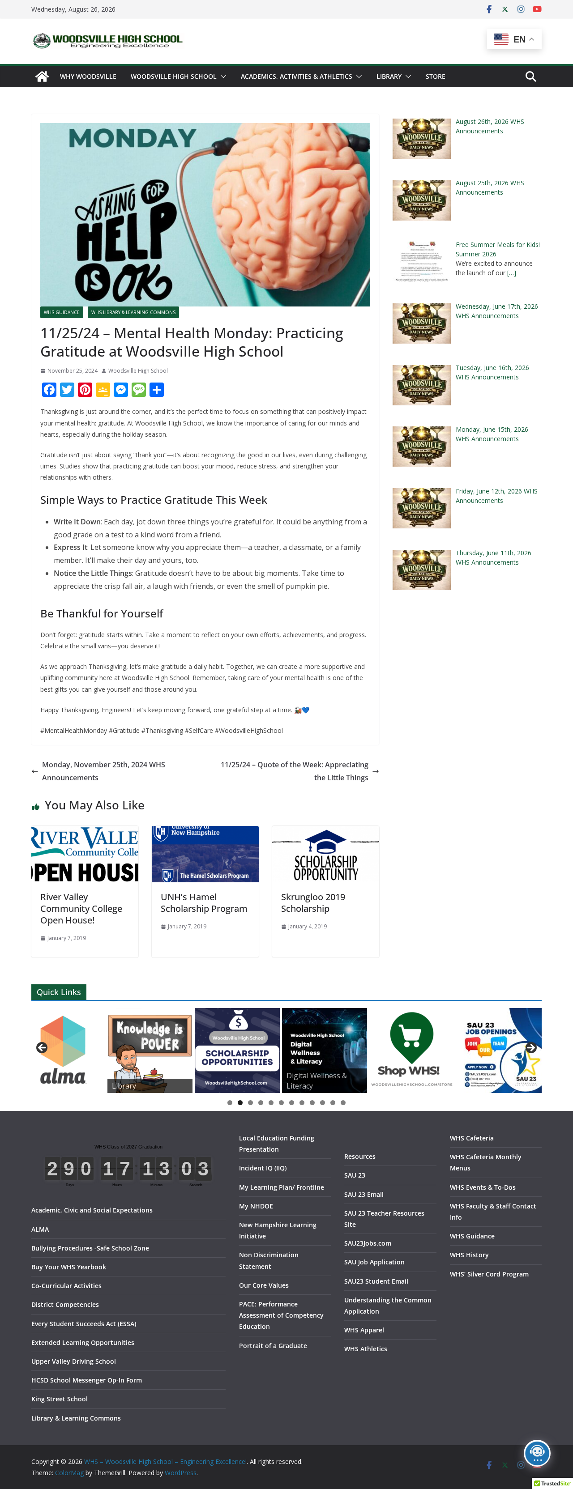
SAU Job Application (374, 1262)
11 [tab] (333, 1103)
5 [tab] (271, 1102)
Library (389, 76)
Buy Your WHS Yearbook (68, 1267)
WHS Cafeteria (472, 1138)
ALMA (40, 1229)
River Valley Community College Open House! (81, 908)
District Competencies (65, 1304)
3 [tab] (250, 1102)
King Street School (59, 1399)
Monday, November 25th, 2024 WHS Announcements (103, 771)
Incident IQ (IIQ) (262, 1168)
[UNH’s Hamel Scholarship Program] (205, 832)
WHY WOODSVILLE (88, 76)
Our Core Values (264, 1285)
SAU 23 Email (364, 1194)
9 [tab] (312, 1102)
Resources (360, 1156)
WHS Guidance (62, 312)
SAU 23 (354, 1175)
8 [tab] (301, 1102)
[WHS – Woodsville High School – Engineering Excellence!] (42, 76)
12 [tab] (343, 1103)
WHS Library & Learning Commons (133, 312)
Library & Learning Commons (76, 1418)
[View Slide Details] (62, 1050)
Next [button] (530, 1048)
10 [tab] (323, 1103)
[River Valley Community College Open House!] (84, 832)
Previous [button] (42, 1048)
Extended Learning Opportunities (82, 1342)
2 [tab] (240, 1102)
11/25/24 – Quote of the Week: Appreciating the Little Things (294, 771)
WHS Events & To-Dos (483, 1187)
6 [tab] (281, 1102)
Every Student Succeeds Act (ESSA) (83, 1323)
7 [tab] (291, 1102)
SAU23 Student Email (376, 1281)
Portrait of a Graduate (273, 1345)
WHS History (469, 1255)
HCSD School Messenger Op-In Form (86, 1380)
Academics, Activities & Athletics (296, 76)
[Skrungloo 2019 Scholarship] (325, 832)
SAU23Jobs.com (367, 1243)
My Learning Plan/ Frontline (281, 1187)
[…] (511, 272)
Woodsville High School (174, 76)
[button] (222, 76)
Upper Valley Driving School (73, 1361)
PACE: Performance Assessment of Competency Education (281, 1315)
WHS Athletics (365, 1348)
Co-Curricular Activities (66, 1285)
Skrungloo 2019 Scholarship (313, 903)
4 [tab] (260, 1102)
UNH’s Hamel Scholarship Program (204, 903)
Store (435, 76)
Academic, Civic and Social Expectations (92, 1210)
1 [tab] (229, 1102)
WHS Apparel (364, 1330)
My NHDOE (256, 1206)
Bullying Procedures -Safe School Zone (90, 1248)
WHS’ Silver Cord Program (489, 1274)
